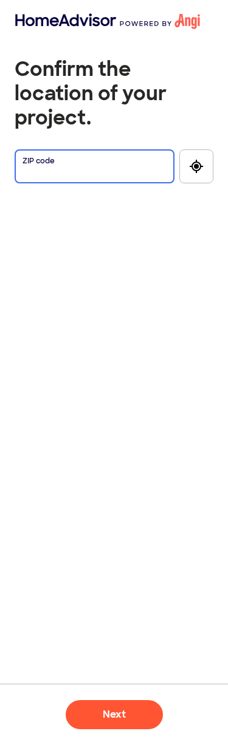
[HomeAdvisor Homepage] (35, 21)
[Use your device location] (196, 166)
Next (114, 714)
